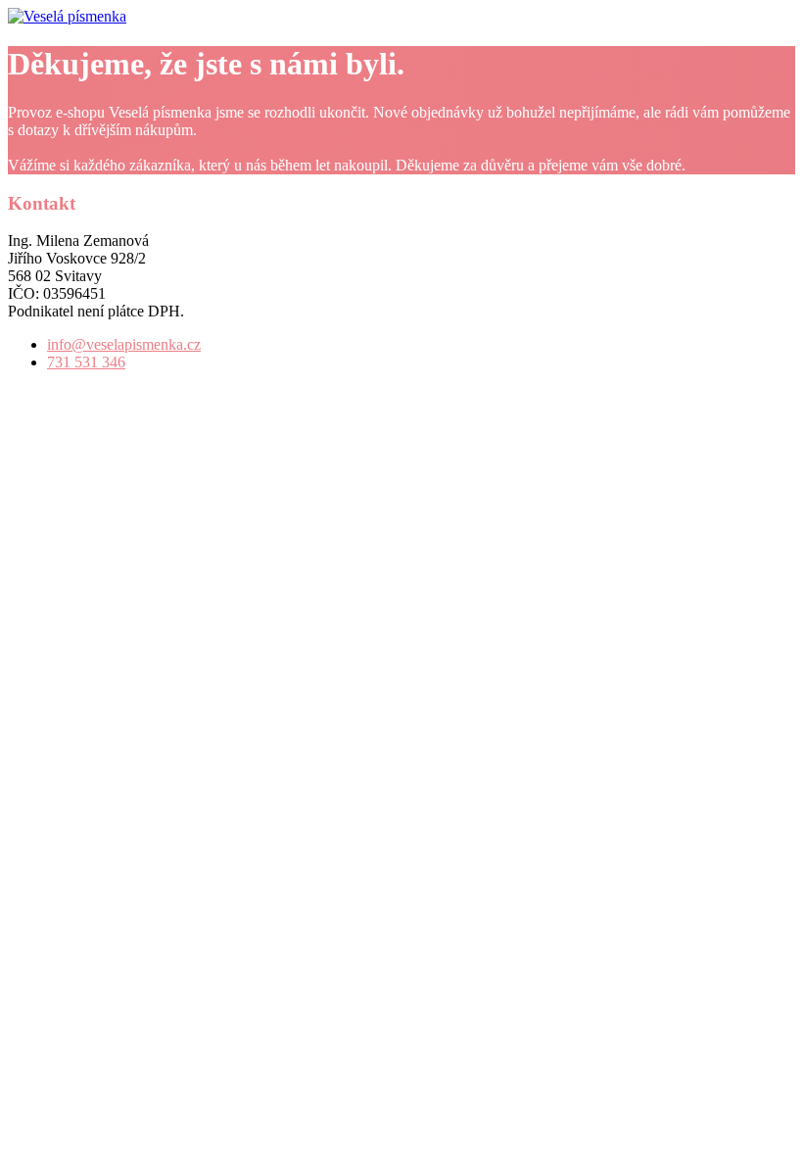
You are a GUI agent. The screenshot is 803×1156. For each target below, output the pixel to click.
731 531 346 (86, 362)
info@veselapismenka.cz (124, 344)
